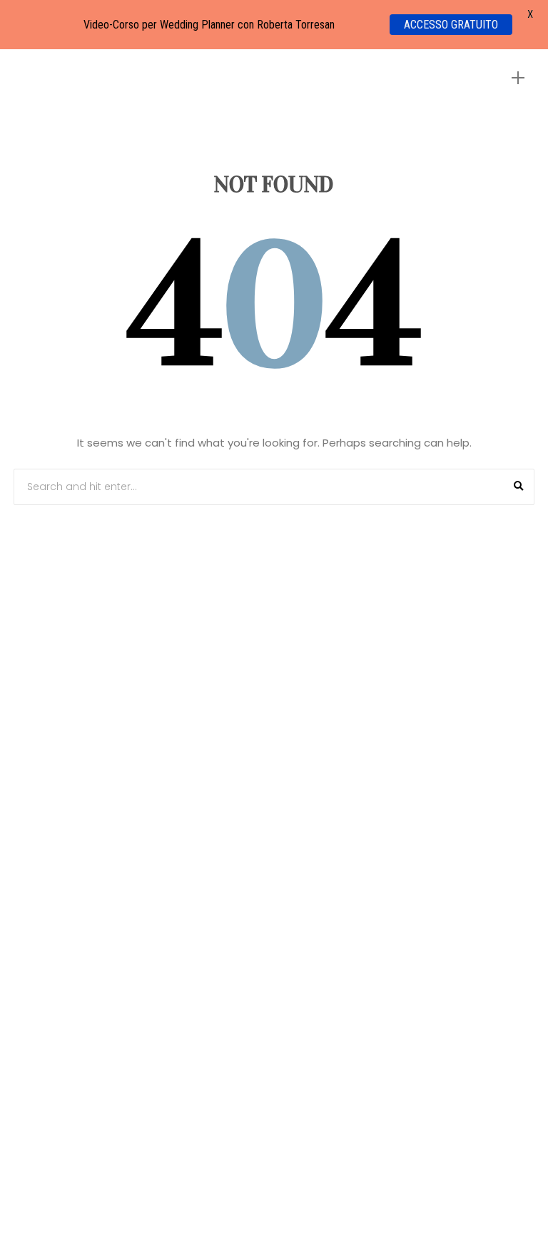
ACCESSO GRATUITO (451, 24)
